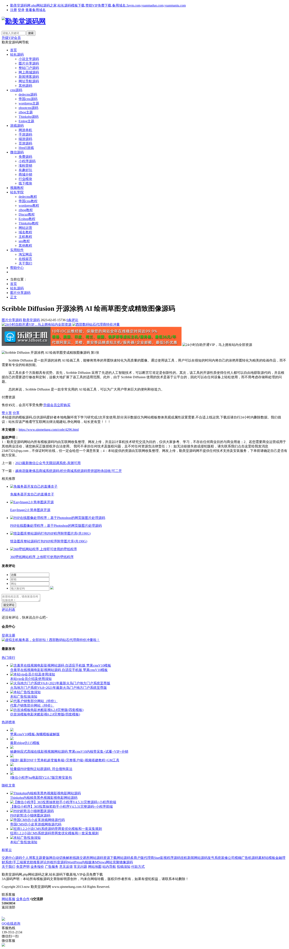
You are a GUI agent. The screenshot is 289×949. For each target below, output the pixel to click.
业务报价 (37, 866)
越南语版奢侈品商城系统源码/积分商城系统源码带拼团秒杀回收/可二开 (68, 471)
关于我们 (25, 263)
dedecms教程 (28, 196)
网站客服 (8, 899)
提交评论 (8, 605)
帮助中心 (17, 268)
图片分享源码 (29, 63)
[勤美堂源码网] (24, 21)
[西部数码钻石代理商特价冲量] (96, 324)
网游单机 (25, 130)
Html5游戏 (26, 148)
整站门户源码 (29, 68)
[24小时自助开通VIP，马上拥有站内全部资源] (37, 324)
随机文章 (8, 785)
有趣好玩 (25, 170)
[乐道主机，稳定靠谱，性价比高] (92, 345)
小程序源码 (27, 161)
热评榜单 (8, 722)
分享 (16, 413)
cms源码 (16, 90)
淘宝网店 (25, 254)
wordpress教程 (29, 205)
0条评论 (72, 320)
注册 (13, 10)
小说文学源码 (29, 59)
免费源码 (25, 156)
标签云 (7, 850)
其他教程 (25, 245)
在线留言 (25, 259)
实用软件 (17, 250)
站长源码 (17, 54)
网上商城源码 (29, 72)
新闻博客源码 (29, 76)
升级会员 (50, 405)
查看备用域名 (35, 10)
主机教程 (25, 236)
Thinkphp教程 (29, 223)
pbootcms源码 (28, 108)
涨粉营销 (25, 165)
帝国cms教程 (28, 201)
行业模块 (25, 179)
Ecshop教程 (27, 219)
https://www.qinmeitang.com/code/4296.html (49, 429)
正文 (13, 297)
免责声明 (23, 866)
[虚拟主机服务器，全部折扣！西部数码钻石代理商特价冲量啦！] (51, 640)
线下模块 (25, 183)
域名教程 (25, 232)
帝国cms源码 (28, 99)
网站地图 (95, 866)
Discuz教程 (27, 214)
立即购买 (63, 405)
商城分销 (25, 174)
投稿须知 (123, 866)
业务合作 (23, 899)
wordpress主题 (29, 103)
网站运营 (25, 228)
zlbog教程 (26, 210)
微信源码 (17, 152)
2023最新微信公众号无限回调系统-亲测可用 (48, 463)
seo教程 (24, 241)
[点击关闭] (2, 915)
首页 (13, 50)
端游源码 (25, 139)
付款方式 (138, 866)
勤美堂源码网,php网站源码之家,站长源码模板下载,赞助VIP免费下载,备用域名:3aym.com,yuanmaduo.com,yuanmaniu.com (98, 5)
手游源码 (25, 134)
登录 (21, 10)
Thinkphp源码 (29, 116)
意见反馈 (66, 866)
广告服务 (51, 866)
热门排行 (8, 657)
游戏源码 (17, 125)
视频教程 (17, 188)
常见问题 (80, 866)
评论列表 (8, 609)
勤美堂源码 (31, 320)
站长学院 (17, 192)
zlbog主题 (26, 112)
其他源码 (25, 85)
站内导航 (109, 866)
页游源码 (25, 143)
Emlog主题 (26, 121)
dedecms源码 (28, 94)
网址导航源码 (29, 81)
